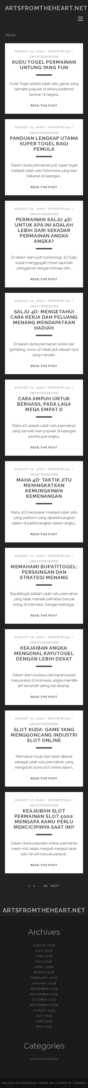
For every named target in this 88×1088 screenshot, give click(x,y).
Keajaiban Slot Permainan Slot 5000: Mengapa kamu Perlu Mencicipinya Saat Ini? (44, 819)
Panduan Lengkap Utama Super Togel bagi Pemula (44, 143)
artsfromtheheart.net (46, 8)
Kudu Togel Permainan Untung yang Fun (44, 64)
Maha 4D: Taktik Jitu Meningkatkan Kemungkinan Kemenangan (44, 488)
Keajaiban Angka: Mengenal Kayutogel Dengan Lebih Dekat (44, 653)
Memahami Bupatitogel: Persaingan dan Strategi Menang (44, 572)
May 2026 (44, 961)
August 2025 (44, 1010)
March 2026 (44, 972)
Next (55, 886)
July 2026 (43, 950)
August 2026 (44, 945)
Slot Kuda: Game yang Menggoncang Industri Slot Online (44, 735)
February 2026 (44, 977)
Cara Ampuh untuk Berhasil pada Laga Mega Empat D (44, 404)
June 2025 (44, 1021)
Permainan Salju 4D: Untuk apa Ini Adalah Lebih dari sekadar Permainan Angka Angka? (44, 230)
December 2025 (44, 988)
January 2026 (44, 983)
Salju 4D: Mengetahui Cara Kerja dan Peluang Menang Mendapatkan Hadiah (44, 320)
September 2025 (44, 1005)
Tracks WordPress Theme (25, 1083)
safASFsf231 (59, 51)
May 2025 (44, 1026)
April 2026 (44, 967)
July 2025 (44, 1015)
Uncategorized (44, 56)
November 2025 (44, 994)
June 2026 (44, 956)
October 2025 (44, 999)
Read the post (44, 105)
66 (46, 886)
